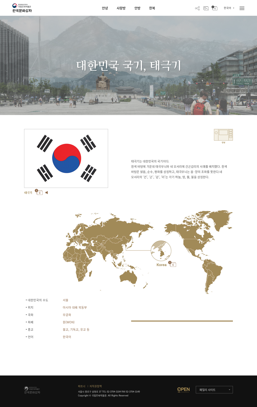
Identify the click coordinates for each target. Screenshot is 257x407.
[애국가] (46, 192)
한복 (152, 8)
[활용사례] (206, 8)
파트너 (81, 386)
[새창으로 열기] (183, 389)
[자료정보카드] (214, 8)
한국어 (227, 8)
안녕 (105, 8)
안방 (137, 8)
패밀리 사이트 (207, 390)
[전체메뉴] (242, 8)
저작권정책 (96, 386)
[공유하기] (197, 8)
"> (161, 251)
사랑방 (121, 8)
